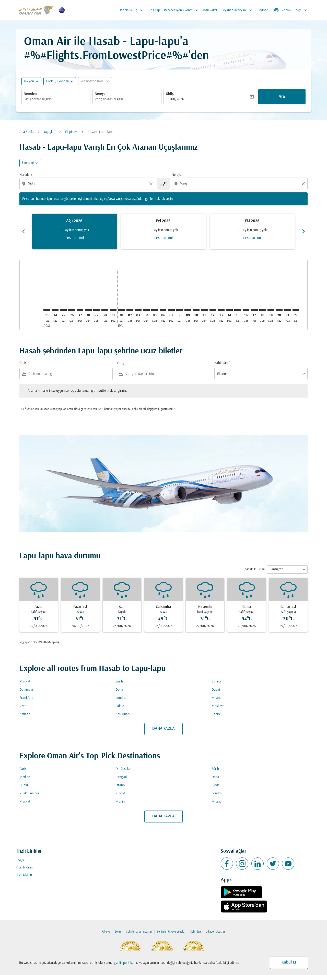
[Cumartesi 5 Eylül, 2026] (154, 310)
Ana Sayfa (26, 132)
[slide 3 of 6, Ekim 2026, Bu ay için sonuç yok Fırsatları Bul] (252, 231)
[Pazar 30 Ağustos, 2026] (104, 310)
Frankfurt (26, 698)
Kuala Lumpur (29, 793)
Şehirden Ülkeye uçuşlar (171, 931)
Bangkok (121, 777)
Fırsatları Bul (74, 238)
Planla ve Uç (132, 10)
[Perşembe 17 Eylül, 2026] (254, 310)
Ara (282, 97)
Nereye (100, 94)
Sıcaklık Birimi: (255, 569)
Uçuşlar (49, 132)
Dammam (26, 690)
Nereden (30, 94)
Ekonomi (28, 163)
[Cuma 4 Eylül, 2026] (146, 310)
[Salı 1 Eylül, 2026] (121, 310)
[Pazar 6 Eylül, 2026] (163, 310)
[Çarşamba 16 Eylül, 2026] (246, 310)
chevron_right (303, 231)
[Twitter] (273, 863)
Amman (24, 714)
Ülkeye (106, 931)
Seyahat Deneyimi (237, 10)
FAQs (20, 860)
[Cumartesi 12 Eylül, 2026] (212, 310)
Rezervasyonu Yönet (181, 10)
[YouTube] (288, 863)
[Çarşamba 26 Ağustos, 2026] (71, 310)
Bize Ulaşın (24, 875)
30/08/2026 (175, 99)
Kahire (216, 714)
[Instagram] (242, 863)
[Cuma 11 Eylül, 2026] (204, 310)
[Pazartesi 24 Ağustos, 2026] (55, 310)
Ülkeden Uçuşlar (215, 931)
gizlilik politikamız (126, 963)
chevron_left (23, 231)
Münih (120, 802)
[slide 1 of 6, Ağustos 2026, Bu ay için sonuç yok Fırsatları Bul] (74, 231)
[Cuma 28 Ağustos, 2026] (88, 310)
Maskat (24, 681)
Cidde (215, 785)
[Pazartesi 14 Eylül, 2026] (229, 310)
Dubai (216, 690)
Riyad (23, 706)
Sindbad (262, 10)
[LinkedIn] (257, 863)
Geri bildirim (24, 867)
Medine (24, 777)
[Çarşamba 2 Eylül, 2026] (129, 310)
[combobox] (56, 99)
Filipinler (71, 132)
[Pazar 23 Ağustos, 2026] (46, 310)
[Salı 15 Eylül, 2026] (237, 310)
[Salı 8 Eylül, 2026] (179, 310)
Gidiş (170, 94)
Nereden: (25, 175)
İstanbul (121, 785)
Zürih (119, 681)
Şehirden (195, 931)
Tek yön (29, 81)
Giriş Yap (153, 10)
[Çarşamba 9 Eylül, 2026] (187, 310)
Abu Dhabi (122, 714)
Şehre (118, 931)
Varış (120, 363)
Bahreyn (217, 681)
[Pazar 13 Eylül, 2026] (221, 310)
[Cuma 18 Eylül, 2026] (262, 310)
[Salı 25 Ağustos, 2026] (63, 310)
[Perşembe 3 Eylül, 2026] (138, 310)
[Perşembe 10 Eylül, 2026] (196, 310)
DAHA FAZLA (163, 729)
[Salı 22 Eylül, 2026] (296, 310)
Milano (216, 698)
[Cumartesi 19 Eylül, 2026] (270, 310)
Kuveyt (120, 793)
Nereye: (177, 175)
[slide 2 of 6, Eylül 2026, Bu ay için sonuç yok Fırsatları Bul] (163, 231)
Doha (119, 690)
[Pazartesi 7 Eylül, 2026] (171, 310)
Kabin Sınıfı (222, 363)
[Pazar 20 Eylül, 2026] (279, 310)
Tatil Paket (210, 10)
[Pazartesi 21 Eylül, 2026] (287, 310)
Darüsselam (123, 769)
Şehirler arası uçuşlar (139, 931)
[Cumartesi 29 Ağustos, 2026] (96, 310)
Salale (119, 706)
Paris (23, 769)
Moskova (218, 706)
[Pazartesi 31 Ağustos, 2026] (113, 310)
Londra (120, 698)
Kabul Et (289, 962)
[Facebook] (227, 863)
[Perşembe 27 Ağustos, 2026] (80, 310)
